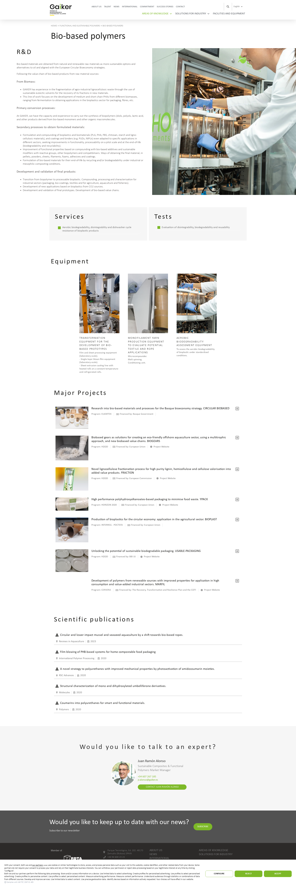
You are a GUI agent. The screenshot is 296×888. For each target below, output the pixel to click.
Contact (180, 7)
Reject (248, 874)
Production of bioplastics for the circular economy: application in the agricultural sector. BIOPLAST (154, 519)
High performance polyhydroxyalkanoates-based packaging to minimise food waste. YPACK (149, 499)
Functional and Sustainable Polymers (80, 26)
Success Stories (165, 7)
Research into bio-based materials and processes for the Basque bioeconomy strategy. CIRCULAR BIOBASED (160, 408)
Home (54, 26)
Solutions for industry (190, 13)
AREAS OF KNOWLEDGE (155, 13)
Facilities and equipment (229, 13)
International (129, 7)
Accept (277, 874)
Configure (219, 874)
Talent (107, 7)
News (116, 7)
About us (96, 7)
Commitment (147, 7)
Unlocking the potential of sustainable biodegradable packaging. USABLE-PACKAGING (146, 551)
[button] (228, 6)
